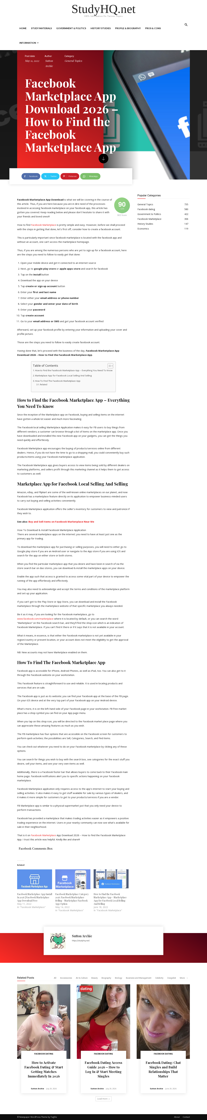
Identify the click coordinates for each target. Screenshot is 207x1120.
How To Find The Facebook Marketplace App (57, 380)
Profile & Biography (128, 28)
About (177, 1117)
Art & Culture (81, 978)
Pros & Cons (153, 28)
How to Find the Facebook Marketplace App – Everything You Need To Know (73, 370)
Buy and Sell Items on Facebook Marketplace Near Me (61, 521)
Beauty (94, 978)
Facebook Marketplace (43, 224)
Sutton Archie (49, 63)
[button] (186, 25)
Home (23, 28)
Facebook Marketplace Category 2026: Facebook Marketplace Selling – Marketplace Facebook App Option (72, 899)
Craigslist (171, 978)
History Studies (101, 28)
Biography (106, 978)
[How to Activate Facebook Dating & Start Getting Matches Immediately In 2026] (43, 1021)
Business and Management (138, 978)
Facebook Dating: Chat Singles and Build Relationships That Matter (163, 1069)
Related (43, 384)
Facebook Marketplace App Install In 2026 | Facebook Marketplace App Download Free (34, 897)
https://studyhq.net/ (81, 940)
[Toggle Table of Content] (108, 366)
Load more (102, 1098)
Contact (186, 1117)
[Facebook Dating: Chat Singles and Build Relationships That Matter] (163, 1021)
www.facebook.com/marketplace (35, 618)
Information (27, 42)
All (55, 978)
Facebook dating (43, 1053)
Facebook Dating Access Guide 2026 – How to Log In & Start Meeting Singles (103, 1069)
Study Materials (41, 28)
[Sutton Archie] (59, 941)
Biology (118, 978)
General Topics (73, 60)
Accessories (66, 978)
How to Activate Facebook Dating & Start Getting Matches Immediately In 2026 (43, 1069)
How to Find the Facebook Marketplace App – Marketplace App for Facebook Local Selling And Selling (110, 899)
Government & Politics (71, 28)
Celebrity (159, 978)
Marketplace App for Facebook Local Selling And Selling (63, 375)
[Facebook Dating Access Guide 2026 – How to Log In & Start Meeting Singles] (103, 1021)
